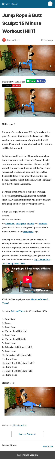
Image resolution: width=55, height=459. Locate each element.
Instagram (21, 223)
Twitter (30, 223)
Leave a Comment (27, 434)
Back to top (48, 447)
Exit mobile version (27, 454)
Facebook (10, 223)
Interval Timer (18, 311)
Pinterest (43, 223)
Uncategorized (20, 425)
